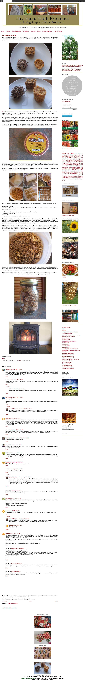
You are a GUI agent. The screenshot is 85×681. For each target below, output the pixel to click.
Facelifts (72, 161)
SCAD (67, 175)
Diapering (70, 160)
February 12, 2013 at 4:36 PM (25, 477)
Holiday (79, 165)
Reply (7, 376)
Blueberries (79, 155)
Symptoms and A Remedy (67, 360)
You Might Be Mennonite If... (68, 366)
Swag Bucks (65, 177)
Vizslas (75, 178)
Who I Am (8, 31)
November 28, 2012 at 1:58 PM (16, 397)
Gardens (67, 164)
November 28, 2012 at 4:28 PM (26, 408)
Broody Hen (70, 156)
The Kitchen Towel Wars (67, 362)
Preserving (33, 31)
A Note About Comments (67, 333)
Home (2, 31)
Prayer (66, 173)
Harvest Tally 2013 (65, 345)
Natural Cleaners (66, 171)
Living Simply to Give (16, 31)
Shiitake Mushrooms (73, 175)
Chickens (71, 157)
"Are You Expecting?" (66, 327)
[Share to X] (26, 360)
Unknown (8, 533)
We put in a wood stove (7, 111)
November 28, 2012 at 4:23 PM (17, 429)
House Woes (64, 351)
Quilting (79, 173)
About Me (65, 154)
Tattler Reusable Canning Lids (75, 177)
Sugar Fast (75, 176)
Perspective (76, 172)
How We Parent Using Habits (68, 353)
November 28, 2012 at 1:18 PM (17, 379)
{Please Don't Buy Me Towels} (68, 368)
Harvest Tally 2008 (66, 338)
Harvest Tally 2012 (65, 344)
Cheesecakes (64, 157)
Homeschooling (76, 167)
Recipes (39, 31)
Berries (70, 155)
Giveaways (74, 164)
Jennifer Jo (8, 397)
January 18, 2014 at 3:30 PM (16, 563)
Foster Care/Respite (74, 163)
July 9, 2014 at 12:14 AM (15, 571)
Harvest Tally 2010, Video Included (69, 341)
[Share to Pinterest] (29, 360)
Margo (7, 444)
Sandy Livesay (8, 462)
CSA (66, 160)
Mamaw (7, 369)
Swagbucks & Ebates (58, 31)
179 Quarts (64, 330)
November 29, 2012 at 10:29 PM (15, 444)
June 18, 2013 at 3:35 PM (24, 518)
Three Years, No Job (66, 363)
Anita (7, 418)
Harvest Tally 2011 (65, 342)
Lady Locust (8, 498)
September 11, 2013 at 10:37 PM (17, 548)
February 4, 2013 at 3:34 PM (19, 389)
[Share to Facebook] (28, 360)
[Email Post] (22, 360)
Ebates (78, 160)
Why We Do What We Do (67, 365)
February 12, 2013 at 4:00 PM (17, 469)
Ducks (74, 160)
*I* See (63, 329)
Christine (7, 510)
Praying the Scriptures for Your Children (70, 359)
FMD (81, 161)
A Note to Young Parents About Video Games (71, 335)
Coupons (70, 159)
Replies (8, 386)
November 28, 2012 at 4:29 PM (22, 438)
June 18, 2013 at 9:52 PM (18, 525)
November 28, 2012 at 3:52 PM (14, 418)
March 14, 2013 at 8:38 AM (16, 490)
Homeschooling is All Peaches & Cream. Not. (71, 350)
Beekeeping (64, 155)
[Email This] (24, 360)
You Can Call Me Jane (13, 408)
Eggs (68, 161)
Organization (80, 171)
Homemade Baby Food (66, 167)
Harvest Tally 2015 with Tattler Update (70, 348)
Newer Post (4, 601)
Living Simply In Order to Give (68, 354)
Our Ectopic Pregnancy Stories (68, 357)
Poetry (63, 173)
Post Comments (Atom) (13, 603)
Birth (74, 155)
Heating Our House (71, 165)
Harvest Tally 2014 (65, 347)
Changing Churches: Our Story (68, 336)
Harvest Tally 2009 (66, 339)
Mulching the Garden (78, 169)
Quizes (63, 175)
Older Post (56, 601)
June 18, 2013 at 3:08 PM (15, 510)
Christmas (78, 157)
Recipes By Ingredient (47, 31)
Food (63, 163)
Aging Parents (78, 153)
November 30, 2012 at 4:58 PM (16, 453)
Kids (67, 168)
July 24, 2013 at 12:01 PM (15, 533)
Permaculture (70, 172)
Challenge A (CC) (78, 156)
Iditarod (63, 168)
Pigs (80, 172)
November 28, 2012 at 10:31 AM (15, 369)
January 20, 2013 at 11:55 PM (17, 462)
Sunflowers (80, 176)
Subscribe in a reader (66, 101)
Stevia (70, 176)
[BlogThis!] (25, 360)
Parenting (65, 172)
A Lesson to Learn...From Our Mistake (69, 332)
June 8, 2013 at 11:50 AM (16, 498)
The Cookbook (26, 31)
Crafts (75, 159)
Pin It (3, 358)
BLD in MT (8, 453)
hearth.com (13, 163)
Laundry (72, 168)
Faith (76, 161)
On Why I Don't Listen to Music (68, 356)
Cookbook (64, 159)
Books (63, 156)
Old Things (73, 171)
